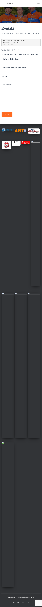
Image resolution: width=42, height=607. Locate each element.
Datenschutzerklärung (26, 598)
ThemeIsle (28, 602)
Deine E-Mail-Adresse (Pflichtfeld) (13, 68)
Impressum (11, 598)
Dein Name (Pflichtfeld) (10, 59)
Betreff (4, 76)
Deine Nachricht (7, 85)
